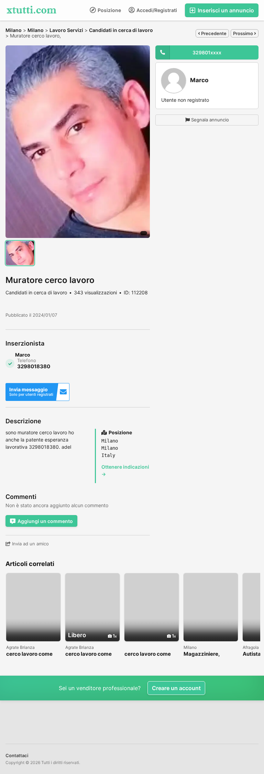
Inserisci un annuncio (225, 10)
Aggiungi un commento (45, 521)
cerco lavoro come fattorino (29, 654)
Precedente (213, 33)
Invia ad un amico (30, 543)
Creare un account (176, 688)
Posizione (109, 10)
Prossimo (243, 33)
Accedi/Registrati (156, 10)
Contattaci (17, 755)
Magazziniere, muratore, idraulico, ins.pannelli (208, 654)
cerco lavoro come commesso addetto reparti (89, 654)
